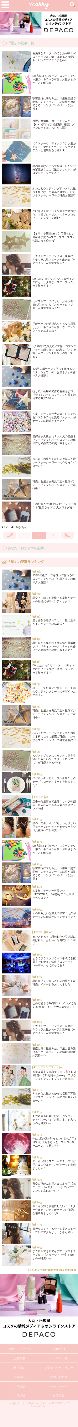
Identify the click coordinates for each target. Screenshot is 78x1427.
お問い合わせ (58, 1377)
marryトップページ (19, 1348)
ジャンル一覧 (58, 1358)
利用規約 (19, 1367)
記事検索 (19, 1358)
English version (59, 1386)
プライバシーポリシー (58, 1367)
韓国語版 (58, 1395)
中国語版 (19, 1395)
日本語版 (19, 1386)
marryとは (59, 1348)
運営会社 (19, 1377)
